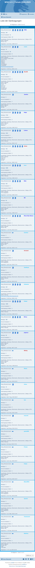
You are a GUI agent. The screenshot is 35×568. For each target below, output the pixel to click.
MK (25, 197)
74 (6, 49)
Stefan (25, 146)
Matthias (26, 533)
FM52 (25, 29)
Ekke (25, 181)
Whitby (26, 350)
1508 (7, 304)
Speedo (26, 498)
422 (6, 183)
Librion (26, 130)
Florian (26, 447)
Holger (25, 301)
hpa (25, 400)
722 (6, 74)
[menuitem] (5, 14)
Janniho (26, 94)
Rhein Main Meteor (28, 215)
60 (6, 335)
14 (6, 387)
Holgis (25, 463)
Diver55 (26, 71)
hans (25, 165)
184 (6, 32)
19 (12, 37)
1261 (7, 133)
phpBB (12, 562)
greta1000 (26, 431)
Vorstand (26, 250)
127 (6, 218)
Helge (25, 112)
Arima (25, 384)
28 (10, 51)
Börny (25, 316)
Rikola (25, 368)
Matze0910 (26, 481)
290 (6, 319)
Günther (26, 232)
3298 (7, 168)
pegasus (26, 332)
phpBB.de (24, 564)
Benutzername (5, 27)
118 (6, 287)
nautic (25, 46)
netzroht (26, 415)
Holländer (26, 284)
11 (10, 34)
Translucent (27, 516)
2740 (7, 115)
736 (6, 148)
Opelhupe (26, 267)
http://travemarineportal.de (7, 66)
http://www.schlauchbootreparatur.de (9, 296)
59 (6, 200)
